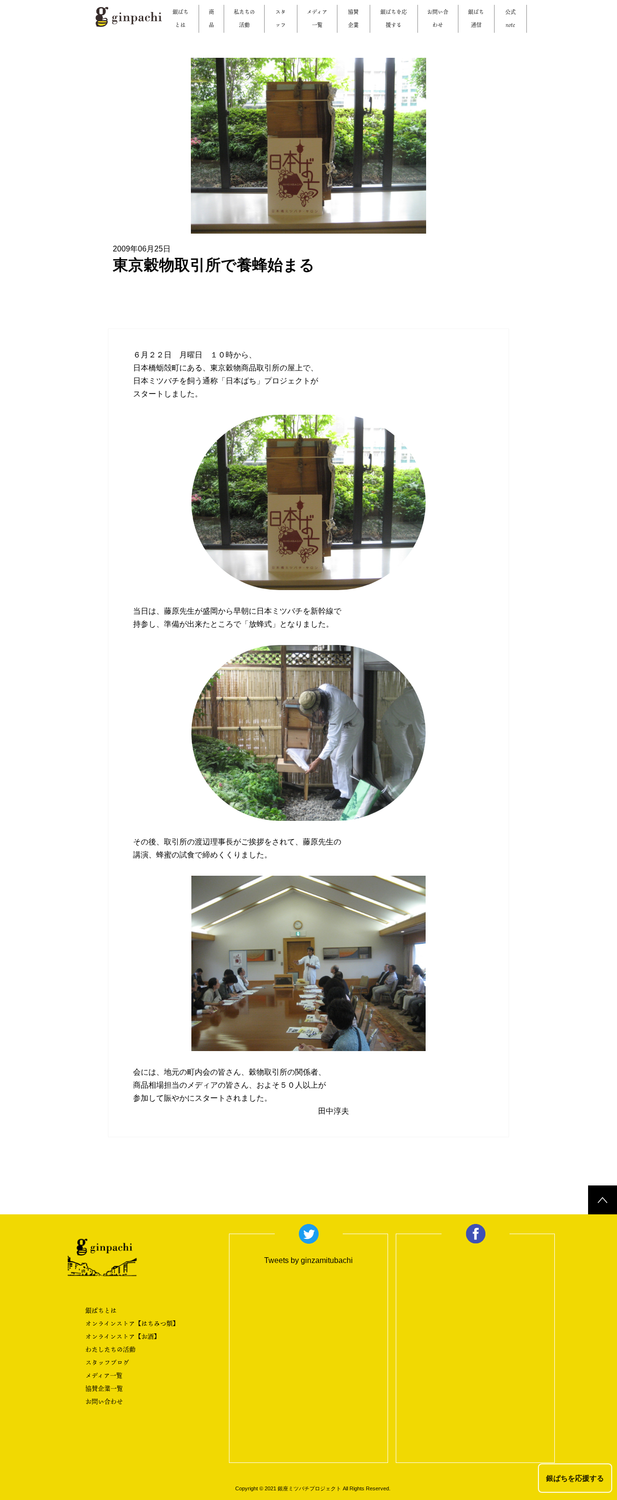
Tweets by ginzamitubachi (308, 1260)
